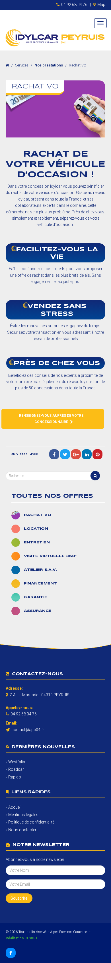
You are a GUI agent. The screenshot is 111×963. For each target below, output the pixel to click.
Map (101, 4)
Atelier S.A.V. (40, 569)
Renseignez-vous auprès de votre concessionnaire (51, 419)
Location (36, 528)
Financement (40, 583)
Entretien (37, 542)
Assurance (38, 610)
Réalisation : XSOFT (22, 938)
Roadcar (16, 769)
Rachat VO (37, 515)
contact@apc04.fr (27, 729)
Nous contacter (22, 830)
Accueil (14, 807)
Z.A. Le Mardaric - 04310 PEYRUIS (39, 695)
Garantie (35, 597)
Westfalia (16, 762)
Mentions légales (23, 814)
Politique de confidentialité (31, 822)
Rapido (14, 777)
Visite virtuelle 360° (50, 556)
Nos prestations (48, 65)
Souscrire (19, 898)
